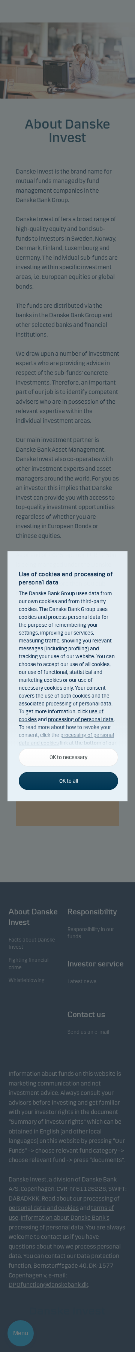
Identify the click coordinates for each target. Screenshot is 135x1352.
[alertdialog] (68, 676)
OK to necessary (68, 757)
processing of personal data (81, 719)
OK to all (68, 780)
